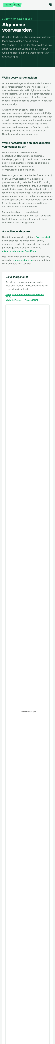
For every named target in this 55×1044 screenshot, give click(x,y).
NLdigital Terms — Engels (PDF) (21, 300)
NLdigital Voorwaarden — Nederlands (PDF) (24, 295)
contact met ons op (23, 260)
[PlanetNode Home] (12, 5)
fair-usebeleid (43, 237)
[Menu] (50, 4)
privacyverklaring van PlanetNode (19, 251)
